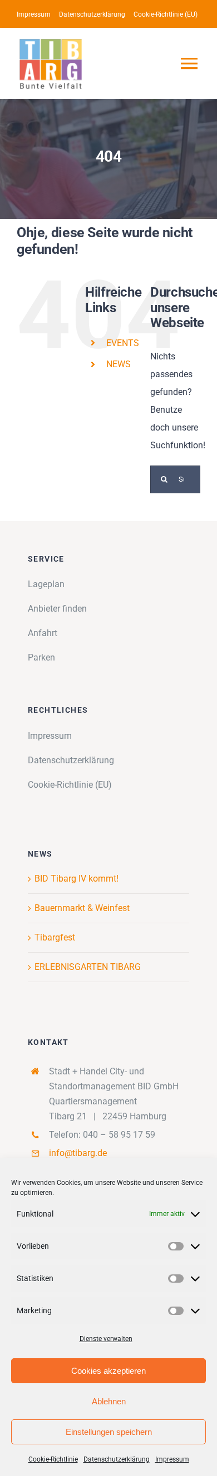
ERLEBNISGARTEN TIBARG (87, 967)
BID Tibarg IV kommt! (76, 878)
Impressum (172, 1459)
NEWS (118, 364)
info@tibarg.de (78, 1153)
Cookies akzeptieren (108, 1370)
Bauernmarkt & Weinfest (82, 908)
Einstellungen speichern (109, 1432)
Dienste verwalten (106, 1339)
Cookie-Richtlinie (53, 1459)
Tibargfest (54, 937)
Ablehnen (109, 1401)
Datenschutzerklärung (116, 1459)
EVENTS (122, 343)
